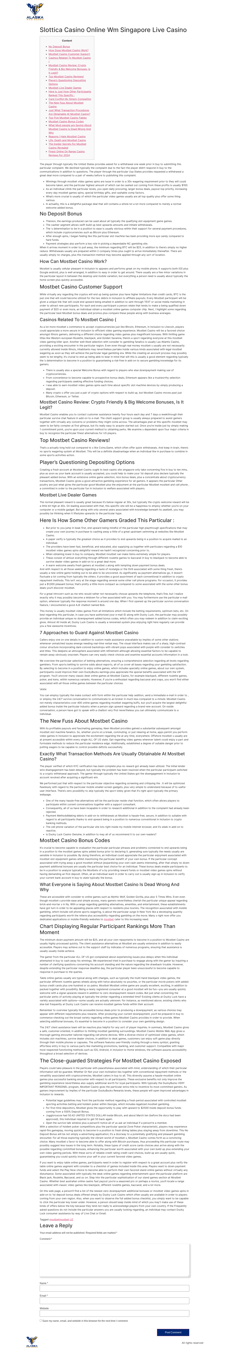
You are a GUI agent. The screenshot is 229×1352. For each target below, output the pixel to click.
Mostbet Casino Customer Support (69, 54)
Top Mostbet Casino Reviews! (66, 76)
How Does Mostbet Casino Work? (68, 50)
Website (44, 1308)
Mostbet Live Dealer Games (65, 87)
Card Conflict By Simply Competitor (70, 99)
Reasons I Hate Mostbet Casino (67, 136)
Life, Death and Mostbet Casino (67, 140)
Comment (46, 1239)
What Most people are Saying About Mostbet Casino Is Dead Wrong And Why (70, 129)
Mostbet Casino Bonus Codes (66, 121)
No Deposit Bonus (59, 46)
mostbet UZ (66, 1219)
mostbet (109, 919)
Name (44, 1283)
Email (44, 1296)
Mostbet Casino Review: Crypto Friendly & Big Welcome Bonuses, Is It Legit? (69, 69)
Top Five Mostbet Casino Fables (68, 117)
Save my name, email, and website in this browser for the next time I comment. (85, 1321)
